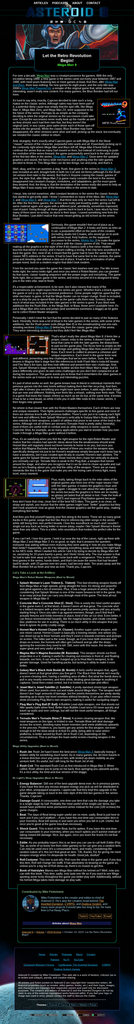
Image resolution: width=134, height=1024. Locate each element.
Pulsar (93, 1005)
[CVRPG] (80, 21)
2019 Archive (54, 932)
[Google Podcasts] (67, 1015)
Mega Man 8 (43, 327)
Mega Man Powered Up (36, 88)
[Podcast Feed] (51, 1015)
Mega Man (43, 75)
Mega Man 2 (80, 156)
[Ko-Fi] (56, 21)
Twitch (83, 916)
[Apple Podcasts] (82, 1015)
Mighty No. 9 (88, 240)
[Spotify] (98, 1015)
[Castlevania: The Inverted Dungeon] (75, 21)
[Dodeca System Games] (85, 21)
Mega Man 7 (51, 199)
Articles (40, 932)
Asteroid (53, 1005)
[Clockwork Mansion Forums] (70, 21)
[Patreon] (51, 21)
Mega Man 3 (108, 168)
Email (107, 916)
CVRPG (70, 904)
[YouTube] (61, 21)
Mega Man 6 (28, 199)
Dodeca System (91, 904)
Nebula (83, 1005)
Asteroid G (28, 932)
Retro (73, 1005)
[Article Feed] (36, 1015)
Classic (64, 1005)
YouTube (95, 916)
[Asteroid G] (67, 12)
